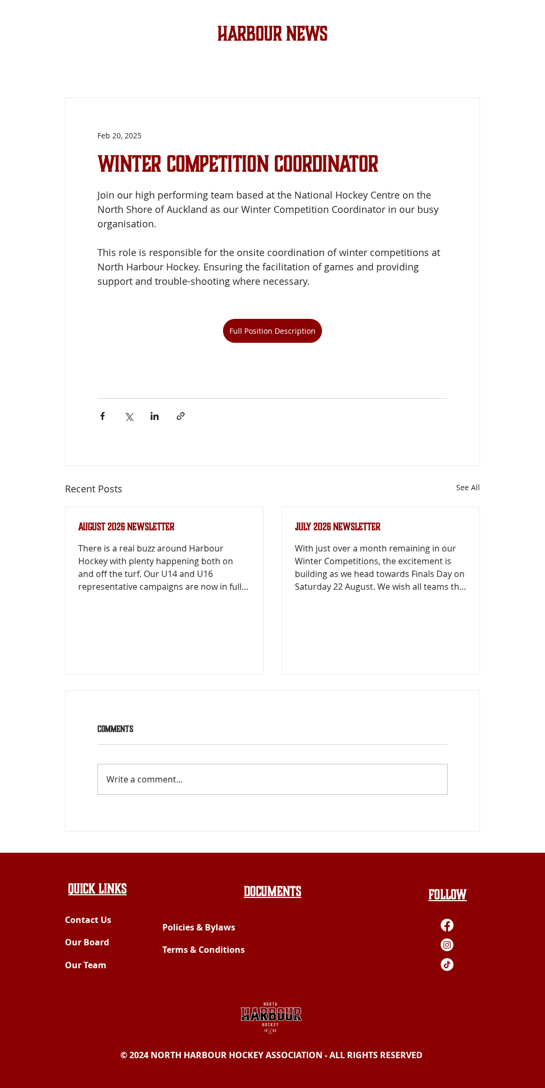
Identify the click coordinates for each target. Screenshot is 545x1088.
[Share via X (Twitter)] (128, 416)
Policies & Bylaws (198, 927)
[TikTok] (447, 964)
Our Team (85, 965)
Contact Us (88, 920)
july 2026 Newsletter (338, 526)
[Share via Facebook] (102, 416)
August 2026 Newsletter (126, 526)
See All (468, 487)
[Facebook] (447, 925)
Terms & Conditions (203, 949)
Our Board (87, 942)
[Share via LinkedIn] (155, 416)
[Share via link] (181, 416)
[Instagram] (447, 944)
